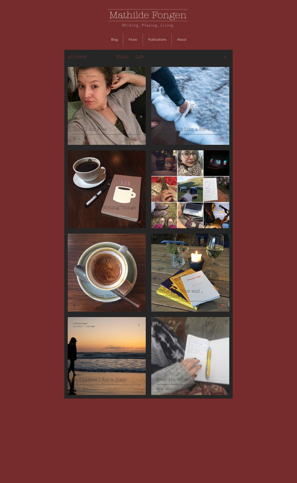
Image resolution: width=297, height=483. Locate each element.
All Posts (77, 56)
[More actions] (140, 74)
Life (139, 56)
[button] (225, 57)
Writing (101, 56)
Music (122, 56)
